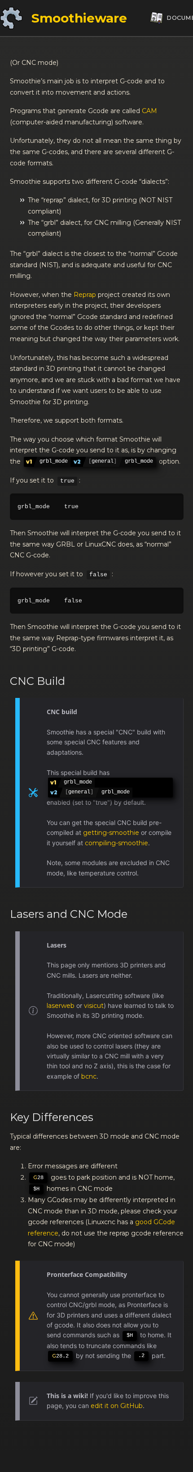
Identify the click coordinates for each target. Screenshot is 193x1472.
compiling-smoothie (116, 843)
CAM (149, 111)
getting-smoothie (111, 833)
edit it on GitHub (117, 1406)
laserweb (61, 1006)
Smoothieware (79, 18)
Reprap (85, 295)
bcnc (88, 1076)
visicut (94, 1006)
